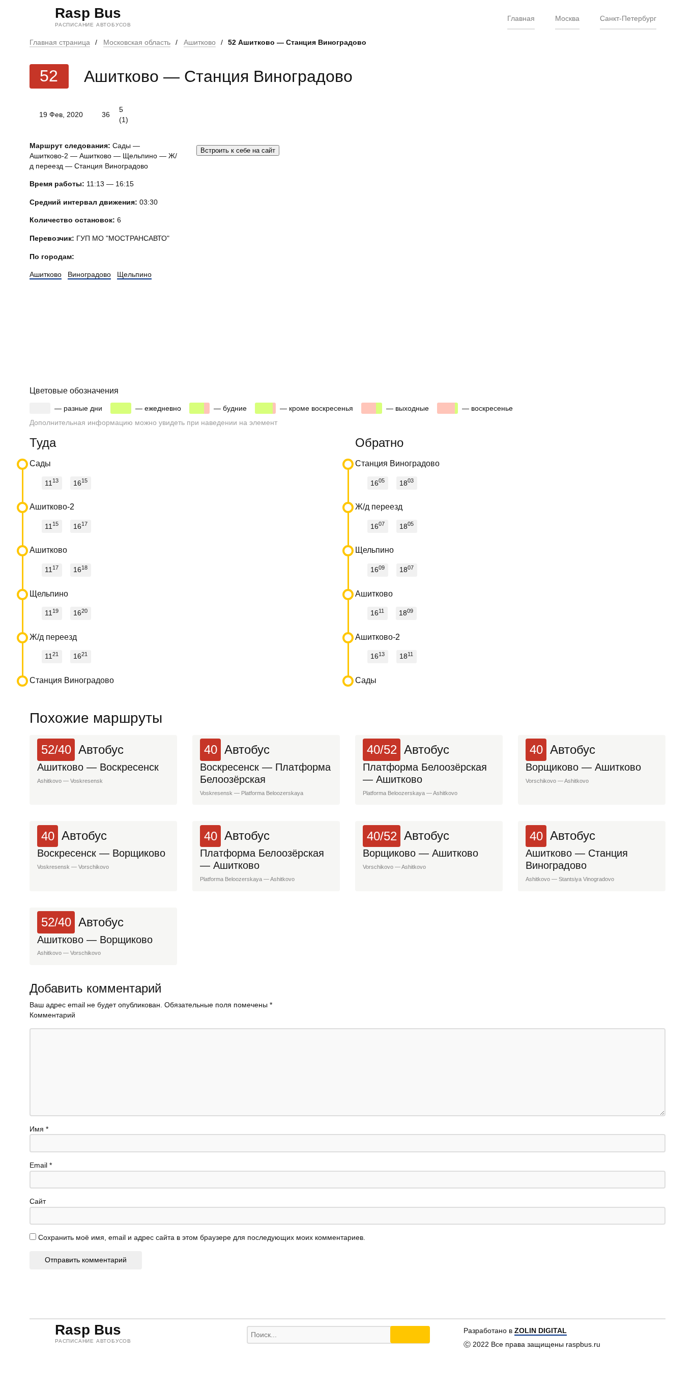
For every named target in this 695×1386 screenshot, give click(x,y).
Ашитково (200, 42)
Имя (39, 1129)
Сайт (38, 1201)
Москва (567, 18)
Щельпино (134, 274)
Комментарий (52, 1015)
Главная (521, 18)
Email (41, 1165)
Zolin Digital (540, 1330)
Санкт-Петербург (628, 18)
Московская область (136, 42)
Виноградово (89, 274)
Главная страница (60, 42)
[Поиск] (410, 1334)
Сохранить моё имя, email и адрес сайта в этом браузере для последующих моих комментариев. (201, 1237)
